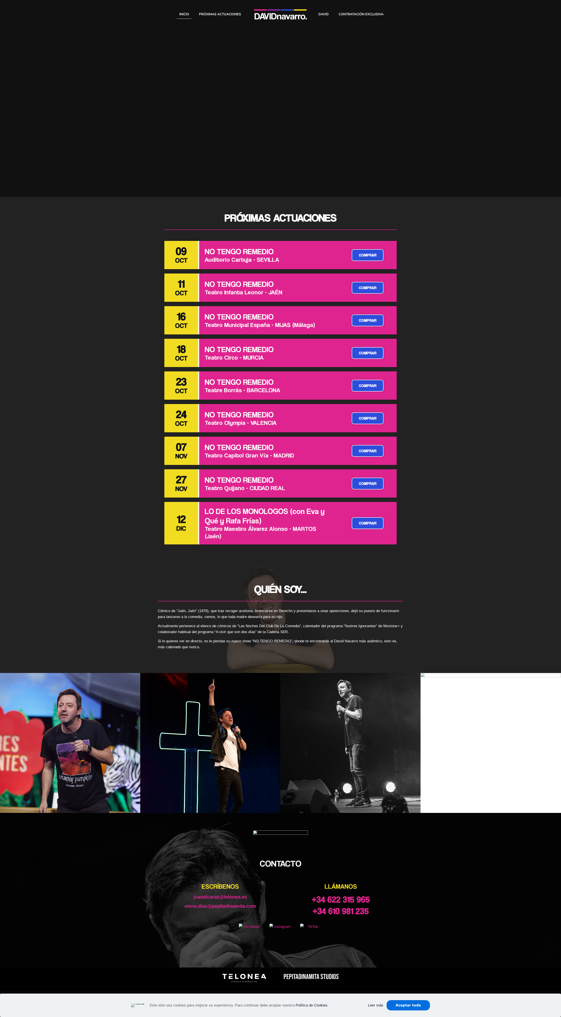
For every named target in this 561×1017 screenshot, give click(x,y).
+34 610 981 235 (341, 911)
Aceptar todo (408, 1005)
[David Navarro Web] (280, 14)
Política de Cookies (311, 1005)
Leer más (375, 1005)
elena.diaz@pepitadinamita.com (220, 906)
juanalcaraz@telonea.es (220, 897)
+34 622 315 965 (341, 899)
